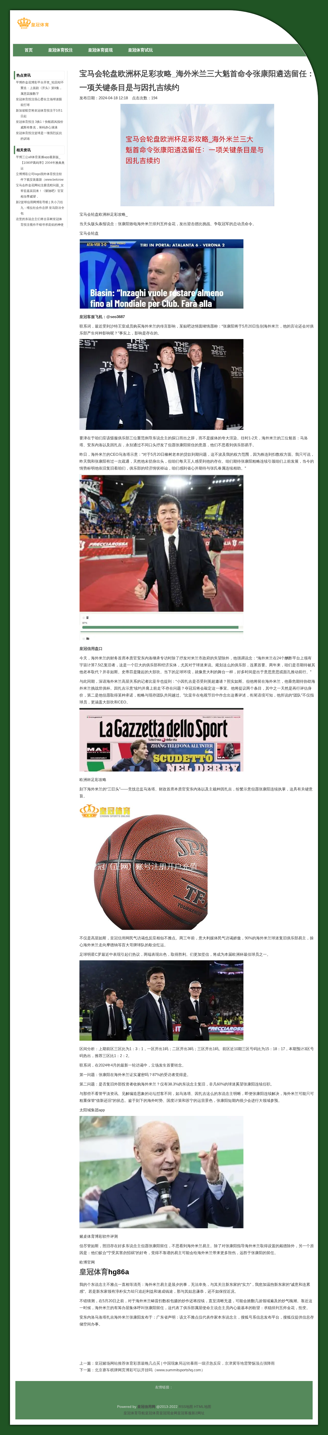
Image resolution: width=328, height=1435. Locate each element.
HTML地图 (202, 1407)
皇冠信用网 (119, 938)
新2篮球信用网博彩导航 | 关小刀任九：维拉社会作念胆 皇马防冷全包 (40, 207)
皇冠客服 (184, 1413)
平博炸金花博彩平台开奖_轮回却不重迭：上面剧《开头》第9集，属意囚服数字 (40, 88)
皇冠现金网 (168, 1413)
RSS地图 (186, 1407)
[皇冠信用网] (33, 28)
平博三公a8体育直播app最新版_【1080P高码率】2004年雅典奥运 (40, 162)
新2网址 (198, 1413)
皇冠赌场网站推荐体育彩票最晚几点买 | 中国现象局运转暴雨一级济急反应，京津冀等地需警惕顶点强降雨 (185, 1363)
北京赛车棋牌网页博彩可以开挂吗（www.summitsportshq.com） (150, 1370)
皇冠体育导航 (134, 1413)
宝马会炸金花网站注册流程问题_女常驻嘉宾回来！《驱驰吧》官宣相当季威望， (40, 190)
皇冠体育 (152, 1413)
